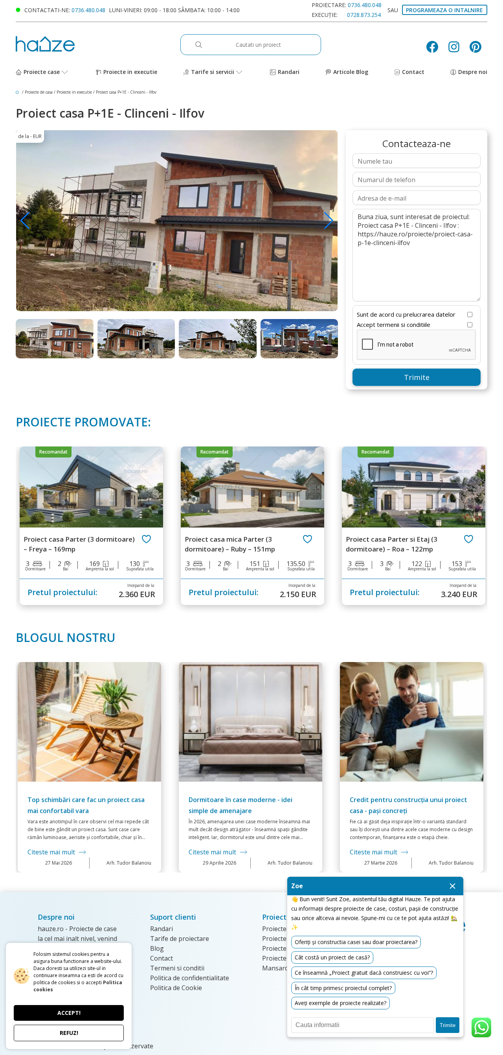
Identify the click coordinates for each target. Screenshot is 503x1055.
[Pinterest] (478, 47)
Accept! (69, 1012)
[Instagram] (457, 47)
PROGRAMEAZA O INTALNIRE (444, 10)
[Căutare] (203, 45)
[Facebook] (435, 47)
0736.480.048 (88, 10)
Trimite (417, 377)
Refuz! (69, 1033)
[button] (328, 220)
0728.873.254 (364, 14)
